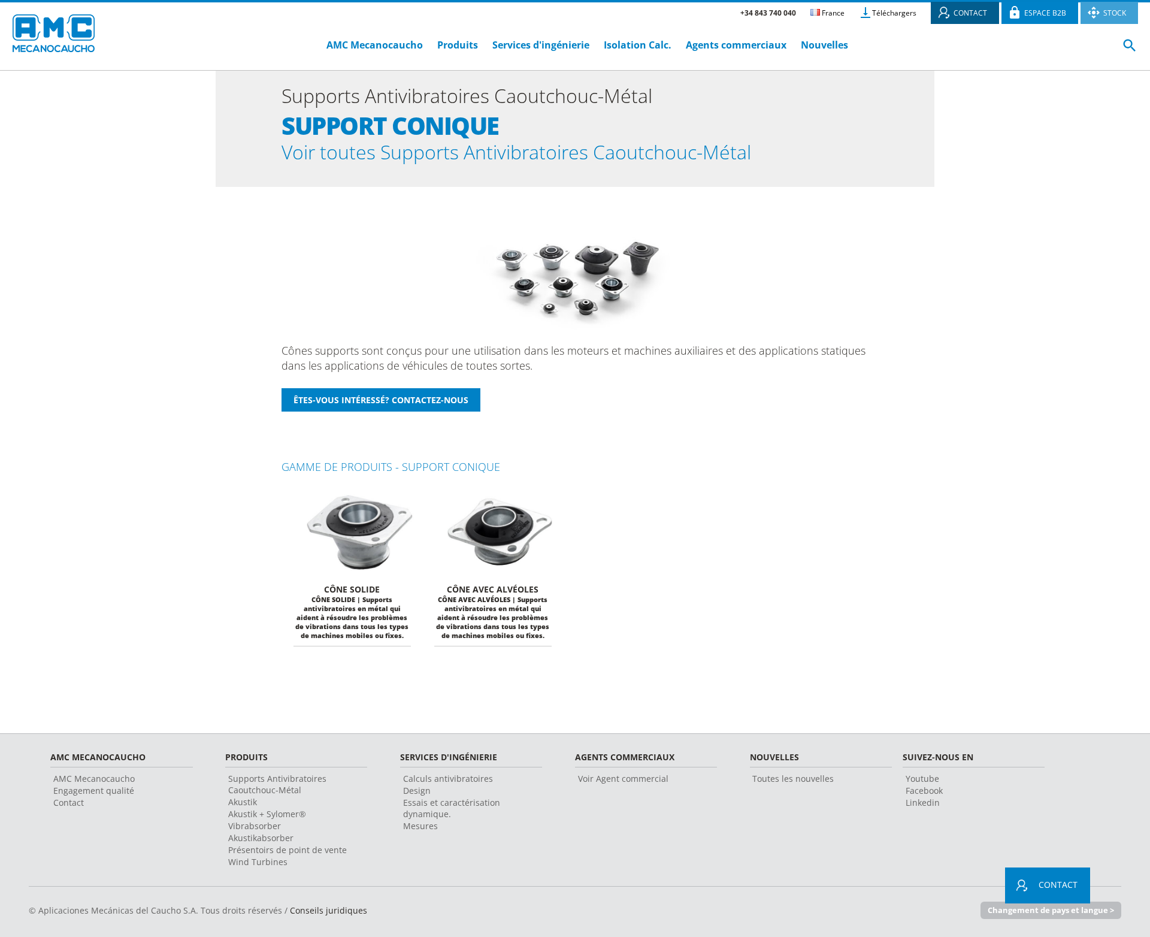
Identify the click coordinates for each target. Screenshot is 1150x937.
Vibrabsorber (254, 826)
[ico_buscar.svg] (1129, 50)
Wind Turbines (258, 862)
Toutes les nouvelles (793, 778)
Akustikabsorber (260, 838)
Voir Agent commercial (623, 778)
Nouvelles (824, 45)
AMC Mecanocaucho (374, 45)
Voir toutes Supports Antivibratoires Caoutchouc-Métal (516, 152)
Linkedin (923, 802)
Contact (68, 802)
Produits (457, 45)
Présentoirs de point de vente (287, 850)
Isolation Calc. (637, 45)
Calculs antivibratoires (448, 778)
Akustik (242, 802)
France (832, 13)
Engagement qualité (93, 790)
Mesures (420, 826)
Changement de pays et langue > (1051, 910)
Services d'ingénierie (542, 45)
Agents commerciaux (736, 45)
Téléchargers (894, 13)
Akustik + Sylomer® (267, 814)
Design (417, 790)
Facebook (924, 790)
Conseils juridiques (328, 910)
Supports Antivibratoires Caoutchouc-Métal (277, 784)
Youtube (922, 778)
